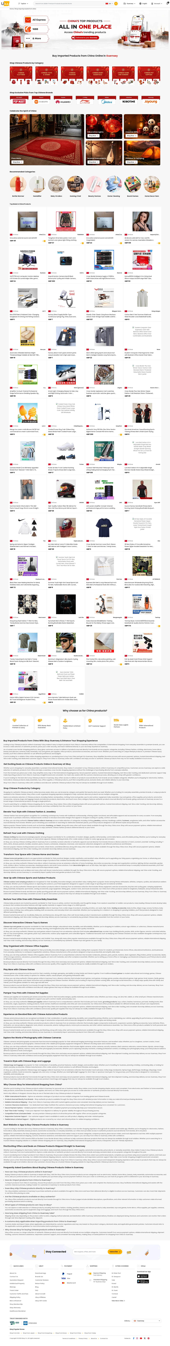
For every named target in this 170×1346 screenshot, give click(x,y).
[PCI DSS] (14, 1323)
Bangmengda (117, 617)
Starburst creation (40, 579)
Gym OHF (157, 502)
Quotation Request (16, 1280)
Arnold (158, 464)
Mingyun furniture (117, 311)
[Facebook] (133, 1338)
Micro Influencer (15, 1301)
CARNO (81, 694)
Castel (114, 1297)
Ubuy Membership (16, 1304)
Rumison (42, 273)
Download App (40, 1273)
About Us (13, 1273)
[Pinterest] (148, 1338)
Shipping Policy (15, 1297)
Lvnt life (81, 617)
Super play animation (79, 541)
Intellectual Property (17, 1283)
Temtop (157, 617)
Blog (36, 1287)
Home (12, 9)
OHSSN (81, 502)
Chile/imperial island (79, 426)
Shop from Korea (61, 1333)
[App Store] (143, 1276)
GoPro (82, 273)
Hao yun (42, 349)
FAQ (36, 1290)
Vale (113, 1280)
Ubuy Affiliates (40, 1297)
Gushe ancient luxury (79, 656)
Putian (81, 464)
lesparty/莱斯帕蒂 (155, 234)
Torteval (115, 1294)
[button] (129, 3)
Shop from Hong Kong (45, 1333)
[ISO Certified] (29, 1323)
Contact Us (14, 1277)
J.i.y (44, 388)
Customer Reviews (42, 1280)
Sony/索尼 (119, 426)
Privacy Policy (83, 1338)
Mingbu (119, 464)
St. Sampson (116, 1277)
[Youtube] (141, 1338)
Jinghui (119, 388)
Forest (114, 1283)
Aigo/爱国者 (41, 694)
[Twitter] (144, 1338)
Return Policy (39, 1283)
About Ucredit (40, 1294)
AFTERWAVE (156, 579)
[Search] (116, 3)
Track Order (14, 1290)
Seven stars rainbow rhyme (155, 388)
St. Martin (115, 1287)
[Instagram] (137, 1338)
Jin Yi (43, 311)
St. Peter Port (116, 1273)
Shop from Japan (28, 1333)
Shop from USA (15, 1333)
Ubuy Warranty (15, 1308)
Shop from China (75, 1333)
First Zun (119, 579)
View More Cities (118, 1301)
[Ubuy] (5, 3)
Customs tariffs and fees (19, 1294)
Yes (44, 541)
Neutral (119, 273)
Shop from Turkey (90, 1333)
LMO (120, 502)
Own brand (41, 617)
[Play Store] (143, 1282)
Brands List (39, 1277)
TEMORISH (80, 234)
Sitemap (13, 1287)
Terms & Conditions (68, 1338)
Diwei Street (41, 656)
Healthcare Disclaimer (18, 1311)
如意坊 (43, 426)
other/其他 (42, 234)
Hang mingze (156, 311)
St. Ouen (115, 1290)
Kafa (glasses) (79, 388)
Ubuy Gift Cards (41, 1301)
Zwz (159, 541)
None (158, 349)
